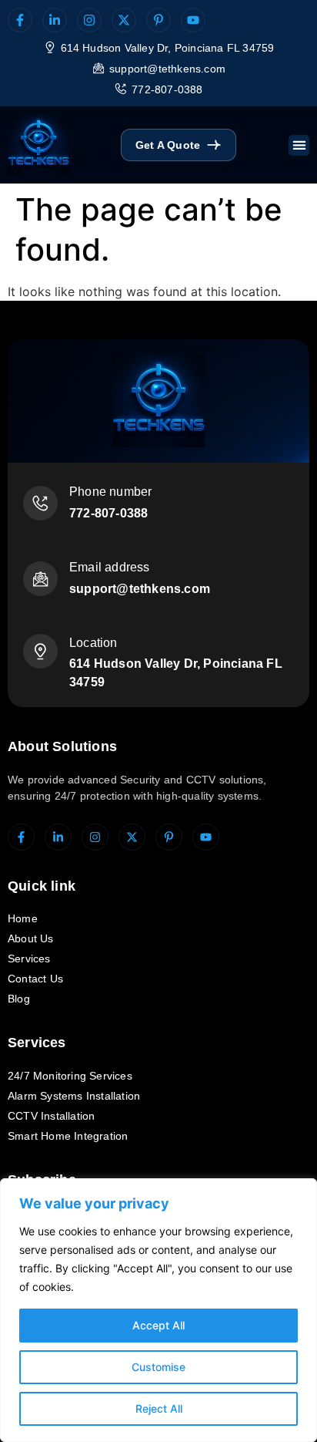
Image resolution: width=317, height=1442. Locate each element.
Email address (109, 567)
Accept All (158, 1325)
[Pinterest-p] (158, 20)
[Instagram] (89, 20)
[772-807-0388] (121, 89)
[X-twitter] (124, 20)
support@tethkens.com (167, 68)
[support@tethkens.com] (98, 68)
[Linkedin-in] (54, 20)
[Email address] (40, 578)
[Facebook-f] (20, 20)
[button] (299, 145)
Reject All (158, 1408)
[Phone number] (40, 503)
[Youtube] (193, 20)
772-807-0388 (167, 89)
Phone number (110, 491)
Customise (158, 1366)
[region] (158, 1310)
